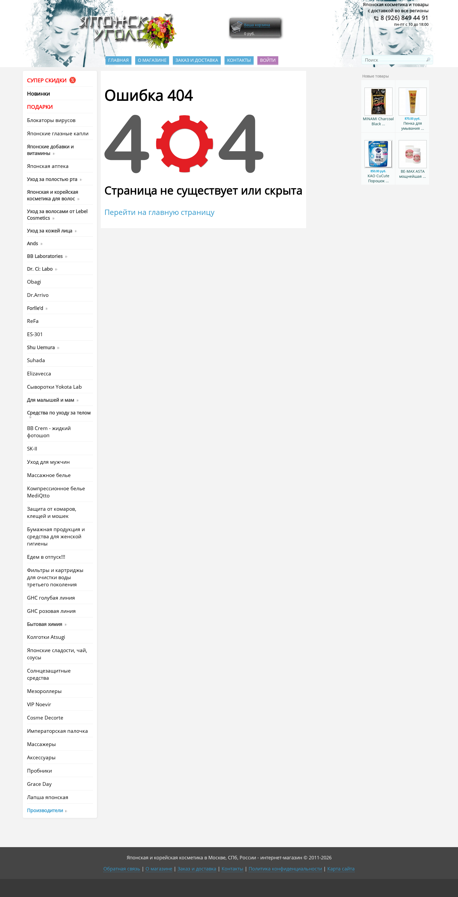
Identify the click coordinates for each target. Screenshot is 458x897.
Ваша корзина (257, 24)
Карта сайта (341, 868)
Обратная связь (121, 868)
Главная (118, 60)
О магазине (152, 60)
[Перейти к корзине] (236, 32)
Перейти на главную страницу (159, 212)
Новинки (38, 93)
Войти (268, 60)
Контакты (239, 60)
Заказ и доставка (196, 60)
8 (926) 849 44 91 (404, 18)
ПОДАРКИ (40, 106)
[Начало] (126, 47)
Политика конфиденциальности (285, 868)
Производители (45, 810)
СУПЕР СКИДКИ (47, 80)
